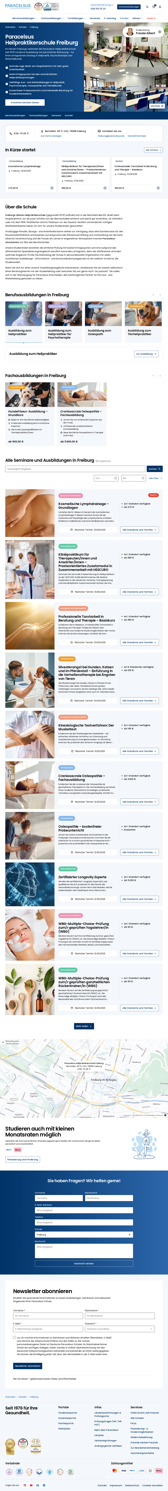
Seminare (95, 18)
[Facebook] (37, 1485)
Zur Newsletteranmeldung (145, 1447)
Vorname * (19, 1310)
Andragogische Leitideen (108, 1445)
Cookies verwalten (152, 1485)
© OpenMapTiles (137, 1115)
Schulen (124, 18)
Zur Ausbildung (144, 353)
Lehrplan (99, 1435)
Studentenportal (67, 1412)
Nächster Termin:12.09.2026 (90, 801)
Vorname (40, 1192)
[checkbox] (14, 1337)
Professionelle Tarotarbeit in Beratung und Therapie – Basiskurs (86, 618)
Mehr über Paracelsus (106, 1430)
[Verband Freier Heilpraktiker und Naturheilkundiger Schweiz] (71, 1472)
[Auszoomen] (3, 1046)
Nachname (91, 1192)
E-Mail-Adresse (43, 1204)
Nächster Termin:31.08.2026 (90, 591)
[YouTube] (31, 1485)
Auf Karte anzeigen (51, 135)
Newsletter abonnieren (27, 1365)
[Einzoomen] (3, 1042)
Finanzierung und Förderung (22, 1159)
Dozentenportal (67, 1418)
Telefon (39, 1217)
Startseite (10, 27)
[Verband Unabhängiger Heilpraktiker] (19, 1472)
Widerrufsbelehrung (141, 1437)
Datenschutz (132, 1485)
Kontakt (69, 115)
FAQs (133, 1423)
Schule (38, 1229)
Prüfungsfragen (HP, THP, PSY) (108, 1423)
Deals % (151, 18)
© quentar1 (126, 1115)
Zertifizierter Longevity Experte (82, 877)
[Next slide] (160, 294)
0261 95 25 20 (98, 8)
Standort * (90, 1323)
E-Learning (110, 18)
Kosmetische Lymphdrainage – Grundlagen (83, 506)
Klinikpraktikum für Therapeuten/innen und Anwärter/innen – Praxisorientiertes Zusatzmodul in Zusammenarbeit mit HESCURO (85, 562)
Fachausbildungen (38, 115)
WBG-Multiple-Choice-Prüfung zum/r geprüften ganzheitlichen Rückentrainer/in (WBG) (84, 982)
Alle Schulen (137, 1418)
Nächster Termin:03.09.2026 (90, 642)
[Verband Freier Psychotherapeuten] (9, 1472)
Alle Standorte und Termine (137, 529)
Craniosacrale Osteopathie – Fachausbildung (81, 778)
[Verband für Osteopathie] (39, 1472)
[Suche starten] (147, 7)
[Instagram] (25, 1485)
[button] (129, 1234)
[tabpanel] (84, 354)
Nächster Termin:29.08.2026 (90, 529)
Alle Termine (152, 150)
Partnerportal (65, 1423)
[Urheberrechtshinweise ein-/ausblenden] (165, 1115)
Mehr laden (82, 1026)
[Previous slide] (153, 294)
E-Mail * (17, 1323)
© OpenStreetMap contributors (153, 1115)
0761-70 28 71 (21, 133)
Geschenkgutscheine (142, 1453)
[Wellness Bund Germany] (49, 1472)
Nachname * (92, 1310)
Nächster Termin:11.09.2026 (90, 751)
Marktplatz (64, 1428)
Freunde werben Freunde (144, 1442)
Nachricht (40, 1241)
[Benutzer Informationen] (160, 7)
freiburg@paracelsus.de (111, 135)
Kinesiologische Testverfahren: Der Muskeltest (86, 727)
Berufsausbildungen (15, 115)
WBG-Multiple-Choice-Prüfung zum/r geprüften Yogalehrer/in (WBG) (83, 928)
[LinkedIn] (44, 1485)
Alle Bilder (155, 106)
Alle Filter (154, 478)
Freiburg (34, 27)
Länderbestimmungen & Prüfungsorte (107, 1414)
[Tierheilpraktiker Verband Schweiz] (60, 1472)
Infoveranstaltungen (129, 6)
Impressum (116, 1485)
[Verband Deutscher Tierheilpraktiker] (29, 1472)
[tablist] (84, 322)
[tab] (23, 322)
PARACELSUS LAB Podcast (145, 1412)
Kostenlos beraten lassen (25, 102)
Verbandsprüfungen (105, 1440)
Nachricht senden (84, 1263)
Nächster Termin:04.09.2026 (90, 700)
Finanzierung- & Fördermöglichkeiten (142, 1430)
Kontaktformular (137, 135)
